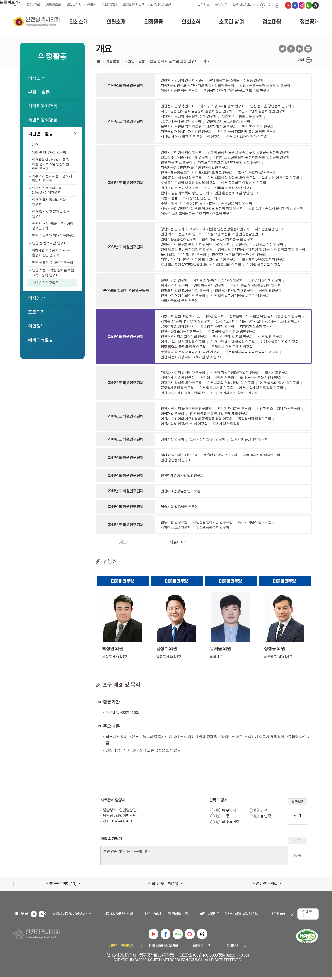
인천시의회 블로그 (309, 5)
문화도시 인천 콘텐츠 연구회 (232, 347)
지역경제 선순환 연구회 (177, 377)
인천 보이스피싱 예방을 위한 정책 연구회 (239, 295)
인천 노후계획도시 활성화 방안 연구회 (275, 208)
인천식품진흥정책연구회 (178, 239)
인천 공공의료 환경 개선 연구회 (243, 183)
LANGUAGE (242, 4)
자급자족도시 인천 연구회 (179, 300)
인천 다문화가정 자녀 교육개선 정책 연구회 (192, 357)
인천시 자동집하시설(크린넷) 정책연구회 (47, 190)
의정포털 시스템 (133, 4)
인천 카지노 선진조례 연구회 (181, 234)
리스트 (297, 840)
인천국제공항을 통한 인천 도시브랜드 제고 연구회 (196, 172)
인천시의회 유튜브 (288, 5)
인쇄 (301, 60)
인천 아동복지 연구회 (209, 285)
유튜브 (153, 934)
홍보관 (91, 4)
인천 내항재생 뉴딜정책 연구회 (183, 295)
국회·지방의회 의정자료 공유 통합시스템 (220, 914)
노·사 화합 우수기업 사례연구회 (183, 254)
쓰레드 (202, 934)
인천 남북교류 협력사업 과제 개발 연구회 (219, 413)
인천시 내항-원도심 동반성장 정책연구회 (52, 226)
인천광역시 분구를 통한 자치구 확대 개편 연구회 (195, 244)
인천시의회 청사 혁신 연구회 (181, 152)
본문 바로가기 (11, 2)
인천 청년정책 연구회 (176, 460)
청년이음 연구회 (172, 229)
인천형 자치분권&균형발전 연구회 (234, 372)
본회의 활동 (39, 92)
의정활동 (153, 22)
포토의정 (36, 311)
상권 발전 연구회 (270, 336)
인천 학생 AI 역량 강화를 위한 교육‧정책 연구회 (53, 272)
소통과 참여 (231, 22)
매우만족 (229, 810)
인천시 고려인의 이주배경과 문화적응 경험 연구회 (196, 418)
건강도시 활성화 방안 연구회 (181, 383)
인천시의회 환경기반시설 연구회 (230, 383)
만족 (263, 810)
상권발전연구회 (270, 290)
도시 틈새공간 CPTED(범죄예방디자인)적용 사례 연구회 (201, 264)
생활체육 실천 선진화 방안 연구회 (232, 331)
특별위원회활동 (42, 119)
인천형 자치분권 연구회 (234, 408)
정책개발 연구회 (172, 413)
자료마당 (177, 542)
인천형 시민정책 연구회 (177, 106)
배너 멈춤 (34, 914)
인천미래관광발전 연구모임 (180, 491)
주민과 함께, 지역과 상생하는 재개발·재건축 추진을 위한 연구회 (206, 203)
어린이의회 (53, 4)
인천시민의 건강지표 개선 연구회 (259, 244)
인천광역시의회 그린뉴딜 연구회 (184, 336)
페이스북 (291, 49)
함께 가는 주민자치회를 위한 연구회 (227, 239)
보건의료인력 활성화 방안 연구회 (261, 111)
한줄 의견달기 (111, 838)
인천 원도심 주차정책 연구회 (52, 262)
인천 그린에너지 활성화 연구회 (232, 341)
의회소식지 (74, 4)
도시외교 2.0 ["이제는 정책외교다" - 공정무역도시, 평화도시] (258, 321)
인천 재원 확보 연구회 (176, 162)
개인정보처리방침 (121, 946)
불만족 (265, 816)
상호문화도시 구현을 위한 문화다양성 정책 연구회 (265, 316)
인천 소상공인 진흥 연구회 (279, 341)
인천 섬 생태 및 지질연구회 (234, 290)
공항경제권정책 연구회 (264, 280)
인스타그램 (190, 934)
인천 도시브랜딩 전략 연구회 (246, 136)
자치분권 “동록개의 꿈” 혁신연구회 (218, 280)
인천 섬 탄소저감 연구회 (49, 243)
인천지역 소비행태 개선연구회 (278, 408)
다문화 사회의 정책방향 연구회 (183, 372)
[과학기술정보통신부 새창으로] (307, 945)
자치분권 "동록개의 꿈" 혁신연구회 (185, 321)
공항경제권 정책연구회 (254, 418)
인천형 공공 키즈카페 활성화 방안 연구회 (246, 131)
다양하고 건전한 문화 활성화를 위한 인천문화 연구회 (251, 157)
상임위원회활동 (42, 105)
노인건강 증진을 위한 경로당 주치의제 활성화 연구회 (198, 126)
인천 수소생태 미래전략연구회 (53, 235)
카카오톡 (308, 49)
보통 (225, 816)
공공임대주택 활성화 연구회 (181, 121)
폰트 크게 (262, 5)
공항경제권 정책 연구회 (177, 326)
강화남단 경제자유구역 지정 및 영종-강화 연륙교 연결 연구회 (261, 249)
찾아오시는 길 (237, 946)
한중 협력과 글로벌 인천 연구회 (183, 347)
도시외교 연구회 (276, 372)
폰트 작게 (277, 5)
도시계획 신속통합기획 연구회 (263, 259)
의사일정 (36, 78)
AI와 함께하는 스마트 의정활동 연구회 (236, 80)
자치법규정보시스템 (109, 914)
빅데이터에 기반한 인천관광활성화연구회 (219, 229)
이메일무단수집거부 (163, 946)
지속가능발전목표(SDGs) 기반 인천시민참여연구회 (197, 85)
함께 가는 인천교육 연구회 (280, 178)
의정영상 (36, 298)
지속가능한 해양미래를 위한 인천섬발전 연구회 (194, 167)
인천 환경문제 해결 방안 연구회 (237, 193)
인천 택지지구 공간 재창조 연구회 (51, 214)
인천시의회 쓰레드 (315, 5)
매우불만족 (230, 822)
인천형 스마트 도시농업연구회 (228, 121)
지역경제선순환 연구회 (256, 326)
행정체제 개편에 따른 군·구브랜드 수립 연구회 (236, 90)
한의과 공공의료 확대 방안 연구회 (185, 193)
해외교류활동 (40, 339)
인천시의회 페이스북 (295, 5)
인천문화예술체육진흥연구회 (181, 331)
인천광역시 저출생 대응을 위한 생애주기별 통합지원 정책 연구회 (50, 164)
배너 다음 (291, 913)
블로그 (299, 49)
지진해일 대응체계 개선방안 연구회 (186, 131)
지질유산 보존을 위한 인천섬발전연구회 (235, 234)
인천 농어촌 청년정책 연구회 (270, 106)
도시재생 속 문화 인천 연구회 (260, 377)
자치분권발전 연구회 (270, 229)
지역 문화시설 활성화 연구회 (181, 178)
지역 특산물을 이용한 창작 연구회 (228, 188)
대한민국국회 (271, 914)
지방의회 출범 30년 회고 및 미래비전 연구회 (192, 316)
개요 (35, 144)
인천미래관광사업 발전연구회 (182, 475)
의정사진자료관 (160, 4)
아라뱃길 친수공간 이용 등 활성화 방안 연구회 (51, 253)
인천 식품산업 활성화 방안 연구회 (231, 178)
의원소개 (116, 22)
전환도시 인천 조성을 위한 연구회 (185, 290)
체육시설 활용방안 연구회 (179, 506)
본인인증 (221, 4)
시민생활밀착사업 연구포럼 (212, 522)
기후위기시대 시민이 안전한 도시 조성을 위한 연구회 (198, 259)
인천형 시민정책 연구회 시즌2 (182, 80)
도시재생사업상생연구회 (207, 439)
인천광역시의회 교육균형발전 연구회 (187, 393)
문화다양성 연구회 (174, 280)
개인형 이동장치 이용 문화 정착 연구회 (188, 116)
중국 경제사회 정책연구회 (261, 455)
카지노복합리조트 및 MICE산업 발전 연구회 (229, 162)
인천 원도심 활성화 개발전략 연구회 (186, 249)
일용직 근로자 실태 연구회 (257, 172)
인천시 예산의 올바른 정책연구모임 (186, 408)
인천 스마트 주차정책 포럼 (180, 188)
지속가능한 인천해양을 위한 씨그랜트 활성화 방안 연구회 (202, 208)
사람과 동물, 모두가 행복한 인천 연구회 (189, 198)
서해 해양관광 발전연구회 (179, 455)
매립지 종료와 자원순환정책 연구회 (255, 285)
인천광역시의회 (43, 21)
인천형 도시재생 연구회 (216, 388)
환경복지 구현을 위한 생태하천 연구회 (239, 254)
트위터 (282, 49)
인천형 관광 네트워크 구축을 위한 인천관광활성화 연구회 (248, 152)
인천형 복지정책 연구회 (217, 377)
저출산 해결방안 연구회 (220, 455)
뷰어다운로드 (202, 946)
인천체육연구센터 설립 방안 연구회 (264, 85)
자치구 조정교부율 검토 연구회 (222, 106)
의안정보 (36, 325)
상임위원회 (32, 4)
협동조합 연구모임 (174, 522)
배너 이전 (46, 913)
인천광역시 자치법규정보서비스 (60, 914)
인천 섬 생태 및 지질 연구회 (232, 336)
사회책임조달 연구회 (176, 527)
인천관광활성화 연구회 (212, 527)
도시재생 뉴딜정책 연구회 (249, 439)
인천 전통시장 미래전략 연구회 (49, 202)
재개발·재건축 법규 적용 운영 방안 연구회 (190, 136)
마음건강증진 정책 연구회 (179, 90)
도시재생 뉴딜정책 (226, 424)
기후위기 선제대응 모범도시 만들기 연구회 (52, 178)
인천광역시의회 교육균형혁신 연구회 (251, 352)
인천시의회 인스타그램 (302, 5)
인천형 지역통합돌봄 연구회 (242, 116)
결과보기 (297, 801)
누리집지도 (201, 4)
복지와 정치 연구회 (174, 285)
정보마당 (271, 22)
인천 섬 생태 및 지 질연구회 (279, 383)
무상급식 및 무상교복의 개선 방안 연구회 (190, 352)
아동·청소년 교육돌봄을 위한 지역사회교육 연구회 (197, 213)
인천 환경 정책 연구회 (257, 126)
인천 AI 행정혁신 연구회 (49, 152)
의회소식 (191, 22)
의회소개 (78, 22)
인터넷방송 (109, 4)
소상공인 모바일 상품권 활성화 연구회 (188, 183)
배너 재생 (41, 914)
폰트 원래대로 (270, 5)
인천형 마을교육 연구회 (263, 264)
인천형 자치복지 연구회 (217, 326)
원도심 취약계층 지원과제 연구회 (184, 157)
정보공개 (309, 22)
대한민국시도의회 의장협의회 (157, 914)
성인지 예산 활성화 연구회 (238, 393)
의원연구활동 (40, 133)
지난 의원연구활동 (45, 282)
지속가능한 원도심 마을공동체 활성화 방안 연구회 (196, 111)
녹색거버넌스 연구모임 (254, 522)
